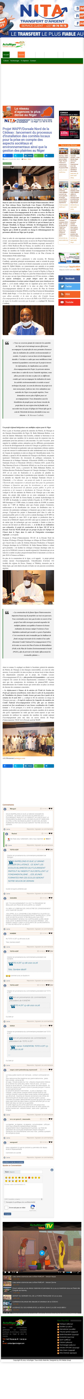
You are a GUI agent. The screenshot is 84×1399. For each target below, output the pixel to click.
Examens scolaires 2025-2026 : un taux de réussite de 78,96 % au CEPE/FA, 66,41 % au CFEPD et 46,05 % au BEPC (63, 228)
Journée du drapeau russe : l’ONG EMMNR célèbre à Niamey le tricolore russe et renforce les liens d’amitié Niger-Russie (75, 195)
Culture (6, 61)
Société (21, 54)
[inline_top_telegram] (49, 155)
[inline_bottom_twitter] (18, 766)
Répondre (30, 829)
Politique (13, 54)
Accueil (6, 54)
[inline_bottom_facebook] (8, 766)
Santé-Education (51, 54)
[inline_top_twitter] (18, 155)
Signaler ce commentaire (44, 829)
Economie (40, 54)
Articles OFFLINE (65, 1347)
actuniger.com (19, 758)
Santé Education (65, 1334)
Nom (10, 1172)
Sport (61, 54)
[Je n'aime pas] (52, 808)
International (30, 54)
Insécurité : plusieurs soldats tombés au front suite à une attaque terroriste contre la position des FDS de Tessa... (75, 228)
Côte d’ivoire (7, 163)
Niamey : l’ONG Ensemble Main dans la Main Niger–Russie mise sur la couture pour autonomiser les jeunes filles (63, 162)
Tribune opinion (65, 1332)
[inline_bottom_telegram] (49, 766)
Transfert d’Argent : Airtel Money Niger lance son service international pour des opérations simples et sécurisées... (75, 163)
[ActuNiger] (15, 44)
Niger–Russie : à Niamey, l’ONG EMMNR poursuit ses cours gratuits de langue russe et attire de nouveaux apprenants (63, 195)
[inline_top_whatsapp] (39, 155)
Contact (33, 61)
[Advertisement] (42, 81)
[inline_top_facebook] (8, 155)
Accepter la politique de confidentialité (20, 1202)
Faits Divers (63, 1350)
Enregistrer (7, 1214)
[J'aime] (49, 808)
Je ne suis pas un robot (17, 1207)
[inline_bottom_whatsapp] (39, 766)
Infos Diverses (64, 1353)
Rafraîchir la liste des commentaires (14, 1162)
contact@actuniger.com (15, 1343)
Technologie (14, 61)
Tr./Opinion (25, 61)
